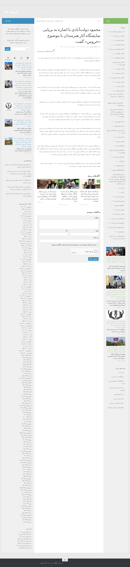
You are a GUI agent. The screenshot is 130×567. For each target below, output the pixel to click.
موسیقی (121, 232)
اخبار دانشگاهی (27, 107)
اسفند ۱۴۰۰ (27, 328)
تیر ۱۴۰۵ (28, 211)
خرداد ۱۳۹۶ (28, 458)
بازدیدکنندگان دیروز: (25, 539)
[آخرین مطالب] (8, 58)
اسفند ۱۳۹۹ (27, 355)
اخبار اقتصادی (20, 103)
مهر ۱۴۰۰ (28, 339)
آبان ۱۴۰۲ (28, 282)
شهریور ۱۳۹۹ (27, 369)
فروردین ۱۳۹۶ (27, 462)
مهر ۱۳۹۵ (28, 476)
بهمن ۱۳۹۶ (28, 440)
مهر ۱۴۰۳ (28, 257)
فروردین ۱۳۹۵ (27, 490)
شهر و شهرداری (119, 201)
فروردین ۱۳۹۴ (27, 517)
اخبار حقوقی (21, 81)
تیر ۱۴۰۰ (28, 346)
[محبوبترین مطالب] (14, 58)
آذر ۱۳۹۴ (28, 499)
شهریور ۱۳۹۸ (27, 396)
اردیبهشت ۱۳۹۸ (26, 405)
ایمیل (97, 231)
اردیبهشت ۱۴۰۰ (26, 351)
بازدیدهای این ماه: (26, 543)
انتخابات (121, 161)
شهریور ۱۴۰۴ (27, 232)
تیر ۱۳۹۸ (28, 401)
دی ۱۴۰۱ (28, 305)
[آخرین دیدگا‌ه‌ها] (21, 58)
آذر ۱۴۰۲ (28, 280)
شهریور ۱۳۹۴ (27, 506)
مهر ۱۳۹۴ (28, 504)
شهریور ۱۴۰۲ (27, 287)
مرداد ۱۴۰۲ (28, 289)
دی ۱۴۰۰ (28, 332)
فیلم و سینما (120, 210)
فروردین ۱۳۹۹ (27, 380)
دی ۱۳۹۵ (28, 469)
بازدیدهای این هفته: (25, 541)
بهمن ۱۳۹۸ (28, 385)
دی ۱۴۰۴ (28, 223)
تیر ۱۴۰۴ (28, 236)
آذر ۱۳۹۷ (28, 417)
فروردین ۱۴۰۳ (27, 271)
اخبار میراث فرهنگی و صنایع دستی (23, 144)
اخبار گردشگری (19, 142)
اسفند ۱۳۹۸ (27, 383)
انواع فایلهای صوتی (118, 170)
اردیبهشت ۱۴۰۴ (26, 241)
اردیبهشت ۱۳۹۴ (26, 515)
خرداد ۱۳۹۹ (28, 376)
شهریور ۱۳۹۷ (27, 424)
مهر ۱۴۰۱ (28, 312)
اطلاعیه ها (121, 146)
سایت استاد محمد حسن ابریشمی (117, 389)
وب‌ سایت (96, 237)
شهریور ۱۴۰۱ (27, 314)
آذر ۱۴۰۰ (28, 335)
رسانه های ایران (119, 394)
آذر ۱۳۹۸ (28, 389)
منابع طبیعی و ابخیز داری (116, 227)
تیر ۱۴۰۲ (28, 291)
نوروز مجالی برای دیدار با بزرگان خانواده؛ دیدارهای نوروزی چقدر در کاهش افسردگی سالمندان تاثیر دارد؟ (69, 196)
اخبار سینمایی (119, 73)
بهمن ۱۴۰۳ (28, 248)
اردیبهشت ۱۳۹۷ (26, 433)
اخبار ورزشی (120, 141)
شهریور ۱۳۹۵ (27, 478)
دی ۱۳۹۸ (28, 387)
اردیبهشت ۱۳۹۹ (26, 378)
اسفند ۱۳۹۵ (27, 465)
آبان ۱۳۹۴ (28, 501)
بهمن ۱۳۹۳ (28, 522)
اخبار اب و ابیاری (119, 36)
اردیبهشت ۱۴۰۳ (26, 268)
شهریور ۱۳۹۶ (27, 451)
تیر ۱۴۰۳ (28, 264)
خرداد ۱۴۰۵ (28, 214)
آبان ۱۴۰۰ (28, 337)
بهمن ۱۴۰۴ (28, 220)
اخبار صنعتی (20, 107)
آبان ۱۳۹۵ (28, 474)
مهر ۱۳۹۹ (28, 367)
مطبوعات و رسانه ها (26, 69)
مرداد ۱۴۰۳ (28, 262)
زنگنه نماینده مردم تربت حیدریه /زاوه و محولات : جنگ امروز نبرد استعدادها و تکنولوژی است (19, 173)
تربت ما (11, 11)
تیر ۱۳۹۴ (28, 510)
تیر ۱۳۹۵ (28, 483)
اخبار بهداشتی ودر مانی (117, 49)
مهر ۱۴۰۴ (28, 230)
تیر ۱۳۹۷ (28, 428)
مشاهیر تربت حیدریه (118, 218)
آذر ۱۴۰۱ (28, 307)
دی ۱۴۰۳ (28, 250)
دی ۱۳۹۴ (28, 497)
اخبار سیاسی (23, 83)
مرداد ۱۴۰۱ (28, 316)
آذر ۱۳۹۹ (28, 362)
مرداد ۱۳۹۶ (28, 453)
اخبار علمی (24, 85)
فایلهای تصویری (119, 205)
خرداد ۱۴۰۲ (28, 293)
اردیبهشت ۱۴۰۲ (26, 296)
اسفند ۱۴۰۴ (27, 218)
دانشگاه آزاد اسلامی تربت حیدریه (116, 382)
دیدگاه (96, 218)
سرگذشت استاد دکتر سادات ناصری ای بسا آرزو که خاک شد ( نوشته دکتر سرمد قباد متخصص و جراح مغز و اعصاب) (89, 196)
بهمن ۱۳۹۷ (28, 412)
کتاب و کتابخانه (119, 214)
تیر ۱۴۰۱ (28, 319)
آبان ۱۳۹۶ (28, 446)
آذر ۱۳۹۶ (28, 444)
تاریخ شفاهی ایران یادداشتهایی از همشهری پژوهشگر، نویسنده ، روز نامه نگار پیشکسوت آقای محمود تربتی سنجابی (117, 179)
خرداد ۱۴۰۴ (28, 239)
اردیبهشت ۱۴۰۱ (26, 323)
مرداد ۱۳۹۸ (28, 399)
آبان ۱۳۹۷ (28, 419)
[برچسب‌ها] (28, 58)
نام (66, 231)
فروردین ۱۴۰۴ (27, 243)
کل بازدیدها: (27, 548)
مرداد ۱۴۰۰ (28, 344)
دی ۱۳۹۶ (28, 442)
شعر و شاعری (119, 197)
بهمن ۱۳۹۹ (28, 357)
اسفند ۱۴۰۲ (27, 273)
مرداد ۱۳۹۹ (28, 371)
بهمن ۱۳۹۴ (28, 494)
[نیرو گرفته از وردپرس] (55, 563)
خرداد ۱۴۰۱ (28, 321)
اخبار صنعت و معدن (118, 77)
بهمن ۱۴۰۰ (28, 330)
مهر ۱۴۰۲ (28, 284)
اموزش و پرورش (27, 87)
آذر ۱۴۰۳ (28, 252)
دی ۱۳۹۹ (28, 360)
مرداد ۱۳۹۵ (28, 481)
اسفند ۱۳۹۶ (27, 437)
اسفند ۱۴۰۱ (27, 300)
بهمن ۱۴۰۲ (28, 275)
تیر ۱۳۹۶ (28, 456)
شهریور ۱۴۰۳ (27, 259)
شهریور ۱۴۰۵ (27, 207)
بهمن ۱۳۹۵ (28, 467)
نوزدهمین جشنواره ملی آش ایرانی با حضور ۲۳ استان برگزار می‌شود (23, 73)
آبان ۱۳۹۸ (28, 392)
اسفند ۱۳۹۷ (27, 410)
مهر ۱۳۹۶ (28, 449)
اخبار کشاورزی (119, 122)
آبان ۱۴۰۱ (28, 309)
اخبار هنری (49, 21)
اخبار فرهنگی (25, 65)
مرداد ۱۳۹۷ (28, 426)
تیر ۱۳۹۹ (28, 373)
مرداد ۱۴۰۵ (28, 209)
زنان (19, 67)
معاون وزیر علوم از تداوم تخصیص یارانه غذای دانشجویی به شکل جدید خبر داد (22, 130)
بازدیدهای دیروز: (26, 536)
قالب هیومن (43, 563)
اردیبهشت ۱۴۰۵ (26, 216)
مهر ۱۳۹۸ (28, 394)
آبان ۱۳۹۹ (28, 364)
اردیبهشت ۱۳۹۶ (26, 460)
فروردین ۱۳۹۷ (27, 435)
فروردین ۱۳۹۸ (27, 408)
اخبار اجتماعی (58, 21)
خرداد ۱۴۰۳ (28, 266)
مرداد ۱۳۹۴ (28, 508)
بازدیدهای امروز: (26, 532)
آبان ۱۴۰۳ (28, 255)
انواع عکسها (41, 21)
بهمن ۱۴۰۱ (28, 303)
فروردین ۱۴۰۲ (27, 298)
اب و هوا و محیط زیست (117, 31)
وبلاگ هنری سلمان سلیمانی (115, 407)
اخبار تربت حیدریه (118, 399)
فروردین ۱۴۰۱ (27, 325)
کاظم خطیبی (93, 46)
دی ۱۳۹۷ (28, 415)
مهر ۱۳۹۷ (28, 421)
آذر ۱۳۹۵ (28, 472)
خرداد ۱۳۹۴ (28, 513)
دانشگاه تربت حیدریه (117, 377)
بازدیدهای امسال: (26, 545)
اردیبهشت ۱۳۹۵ (26, 488)
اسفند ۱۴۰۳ (27, 246)
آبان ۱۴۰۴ (28, 227)
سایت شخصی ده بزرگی (116, 403)
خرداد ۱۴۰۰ (28, 348)
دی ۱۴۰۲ (28, 278)
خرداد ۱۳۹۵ (28, 485)
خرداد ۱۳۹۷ (28, 431)
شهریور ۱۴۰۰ (27, 341)
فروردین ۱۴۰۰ (27, 353)
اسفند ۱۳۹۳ (27, 520)
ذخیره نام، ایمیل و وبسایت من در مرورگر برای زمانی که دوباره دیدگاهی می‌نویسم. (73, 245)
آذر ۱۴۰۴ (28, 225)
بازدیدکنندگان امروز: (25, 534)
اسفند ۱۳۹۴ (27, 492)
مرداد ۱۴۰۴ (28, 234)
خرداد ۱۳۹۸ (28, 403)
